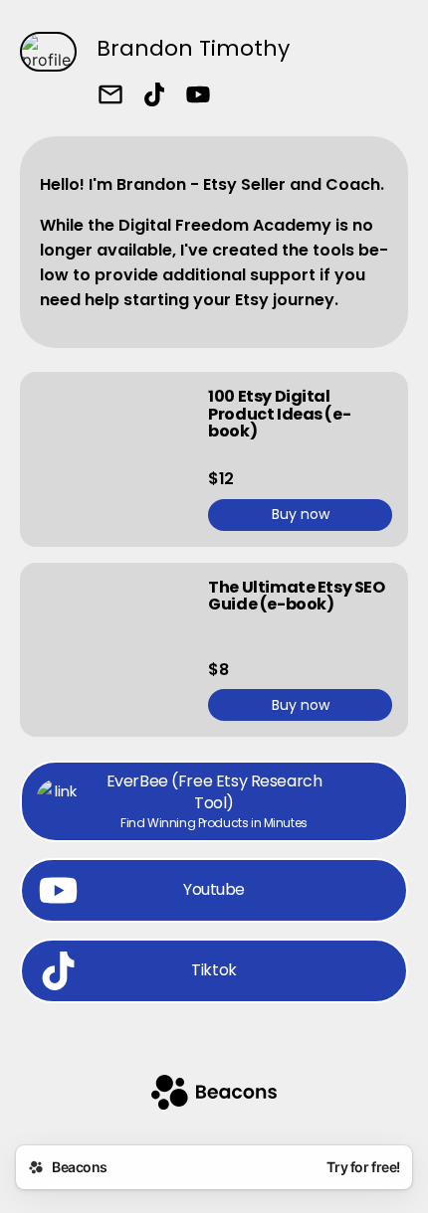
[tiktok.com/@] (154, 96)
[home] (214, 1094)
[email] (110, 96)
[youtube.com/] (198, 96)
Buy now (300, 514)
